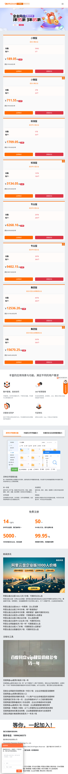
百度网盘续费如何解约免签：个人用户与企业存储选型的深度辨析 (29, 696)
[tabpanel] (34, 469)
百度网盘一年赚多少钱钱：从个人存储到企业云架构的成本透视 (28, 708)
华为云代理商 (36, 767)
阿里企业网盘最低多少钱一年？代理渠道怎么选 (21, 624)
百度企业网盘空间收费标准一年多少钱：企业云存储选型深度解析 (29, 691)
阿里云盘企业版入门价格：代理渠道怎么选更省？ (22, 626)
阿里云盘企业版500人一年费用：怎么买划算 (20, 606)
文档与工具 (8, 636)
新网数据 (28, 769)
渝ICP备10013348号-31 (53, 747)
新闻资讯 (7, 554)
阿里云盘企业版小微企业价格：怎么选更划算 (21, 618)
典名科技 (53, 767)
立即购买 (19, 71)
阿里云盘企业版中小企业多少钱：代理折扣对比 (21, 621)
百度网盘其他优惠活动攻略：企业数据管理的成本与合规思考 (27, 711)
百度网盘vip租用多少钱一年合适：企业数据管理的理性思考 (26, 705)
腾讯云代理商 (26, 771)
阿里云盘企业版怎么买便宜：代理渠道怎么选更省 (22, 615)
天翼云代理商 (36, 769)
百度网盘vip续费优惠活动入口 (15, 694)
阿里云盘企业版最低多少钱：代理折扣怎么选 (21, 629)
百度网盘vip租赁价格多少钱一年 (16, 680)
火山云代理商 (35, 771)
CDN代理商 (60, 767)
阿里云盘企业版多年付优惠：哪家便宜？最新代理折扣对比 (26, 612)
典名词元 (43, 771)
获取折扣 (49, 71)
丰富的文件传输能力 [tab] (31, 433)
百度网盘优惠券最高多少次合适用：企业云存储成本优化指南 (27, 702)
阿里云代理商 (45, 767)
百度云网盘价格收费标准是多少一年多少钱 (20, 713)
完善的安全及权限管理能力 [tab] (52, 433)
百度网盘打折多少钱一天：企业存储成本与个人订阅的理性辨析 (28, 699)
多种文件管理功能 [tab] (12, 433)
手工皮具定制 (53, 769)
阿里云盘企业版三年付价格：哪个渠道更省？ (21, 609)
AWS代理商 (44, 769)
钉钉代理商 (27, 767)
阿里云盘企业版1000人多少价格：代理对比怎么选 (22, 596)
